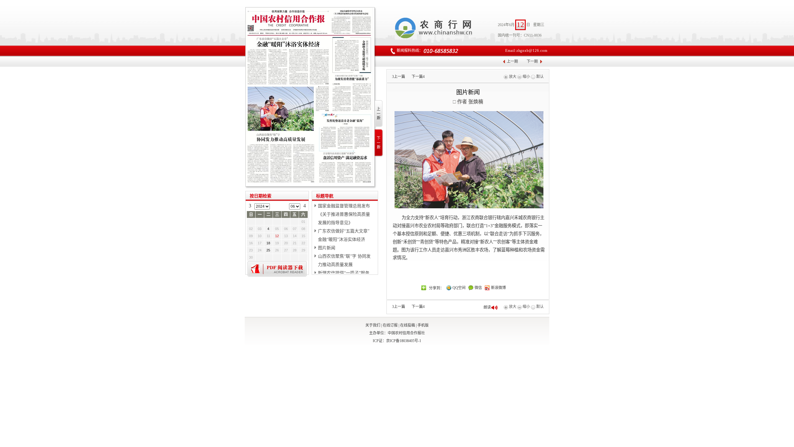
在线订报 (390, 325)
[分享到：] (423, 287)
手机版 (423, 325)
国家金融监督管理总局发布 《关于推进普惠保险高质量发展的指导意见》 (344, 214)
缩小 (526, 76)
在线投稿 (407, 325)
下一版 (379, 142)
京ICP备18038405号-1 (403, 341)
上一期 (512, 61)
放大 (512, 76)
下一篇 (418, 76)
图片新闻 (326, 248)
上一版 (379, 113)
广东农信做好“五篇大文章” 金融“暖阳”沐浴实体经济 (343, 235)
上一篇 (398, 76)
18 (268, 243)
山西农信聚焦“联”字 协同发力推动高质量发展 (344, 260)
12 (277, 236)
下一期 (532, 61)
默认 (539, 76)
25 (268, 250)
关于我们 (372, 325)
